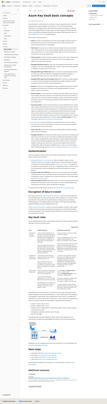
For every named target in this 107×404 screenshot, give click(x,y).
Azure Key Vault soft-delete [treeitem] (10, 62)
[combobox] (10, 12)
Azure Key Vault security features (47, 355)
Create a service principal (40, 178)
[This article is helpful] (101, 24)
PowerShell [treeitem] (6, 30)
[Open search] (99, 2)
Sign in (103, 2)
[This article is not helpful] (103, 24)
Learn (30, 10)
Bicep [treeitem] (5, 38)
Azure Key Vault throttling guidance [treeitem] (10, 70)
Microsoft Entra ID (36, 122)
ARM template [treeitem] (7, 36)
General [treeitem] (5, 15)
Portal (89, 6)
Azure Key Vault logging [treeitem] (10, 57)
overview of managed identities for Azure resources (63, 147)
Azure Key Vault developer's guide (37, 345)
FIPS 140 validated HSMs (63, 272)
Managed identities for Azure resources (42, 160)
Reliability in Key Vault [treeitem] (9, 52)
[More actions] (77, 11)
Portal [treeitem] (5, 33)
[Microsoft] (3, 2)
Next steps (92, 19)
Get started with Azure (98, 6)
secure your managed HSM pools (48, 359)
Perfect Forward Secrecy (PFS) (36, 207)
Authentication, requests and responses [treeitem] (10, 66)
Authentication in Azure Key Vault (65, 188)
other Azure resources (62, 164)
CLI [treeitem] (5, 28)
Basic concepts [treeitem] (7, 49)
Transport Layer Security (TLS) (51, 196)
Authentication (93, 13)
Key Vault (40, 10)
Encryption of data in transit (96, 15)
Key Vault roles (93, 17)
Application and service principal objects (52, 119)
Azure (34, 10)
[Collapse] (18, 9)
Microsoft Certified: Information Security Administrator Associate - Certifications (48, 378)
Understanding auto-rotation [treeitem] (11, 54)
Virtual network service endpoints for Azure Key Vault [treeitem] (10, 75)
